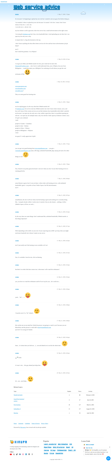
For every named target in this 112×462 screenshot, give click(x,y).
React (68, 447)
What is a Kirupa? (90, 444)
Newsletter (59, 453)
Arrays (52, 450)
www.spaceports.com (21, 86)
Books (46, 453)
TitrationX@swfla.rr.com (22, 66)
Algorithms (47, 447)
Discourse (23, 427)
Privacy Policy (44, 423)
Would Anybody (18, 395)
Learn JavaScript (50, 444)
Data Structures (59, 447)
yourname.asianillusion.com (22, 150)
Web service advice (36, 7)
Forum (52, 453)
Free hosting (17, 404)
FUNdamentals (62, 450)
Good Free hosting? (19, 399)
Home (15, 423)
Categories (20, 423)
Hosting (16, 413)
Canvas (46, 450)
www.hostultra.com (20, 88)
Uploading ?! (17, 409)
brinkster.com (26, 34)
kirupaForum (4, 1)
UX (72, 447)
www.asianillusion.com (41, 148)
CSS (70, 444)
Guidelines (27, 423)
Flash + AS (72, 450)
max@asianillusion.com (44, 327)
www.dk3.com (19, 91)
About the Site (89, 448)
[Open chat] (108, 458)
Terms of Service (36, 423)
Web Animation (63, 444)
